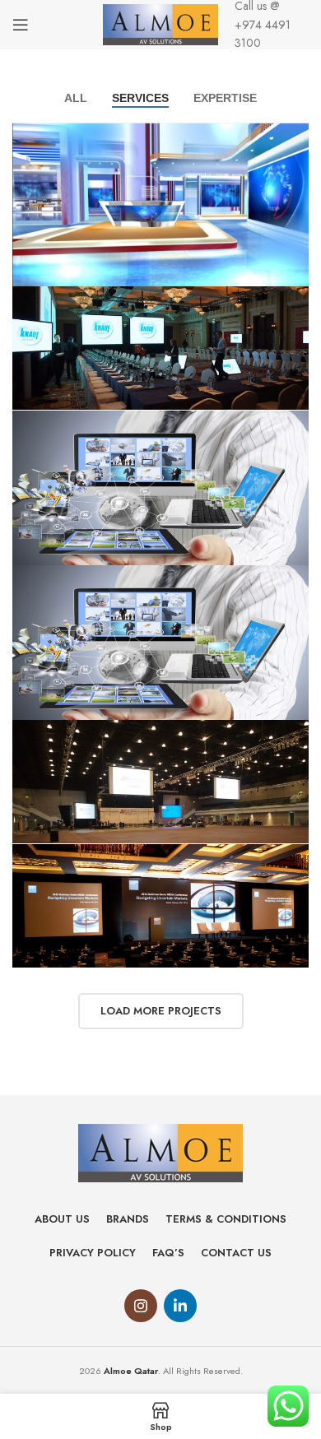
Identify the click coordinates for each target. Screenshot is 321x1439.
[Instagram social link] (140, 1305)
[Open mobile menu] (20, 24)
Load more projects (160, 1011)
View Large (294, 137)
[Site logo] (161, 23)
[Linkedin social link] (180, 1305)
